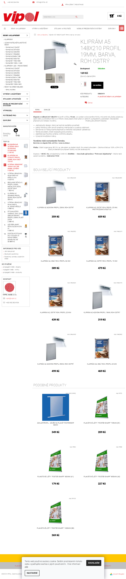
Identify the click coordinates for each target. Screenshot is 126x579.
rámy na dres (10, 90)
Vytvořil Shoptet (118, 574)
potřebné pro (9, 115)
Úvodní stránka (5, 28)
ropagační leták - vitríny (11, 270)
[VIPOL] (21, 17)
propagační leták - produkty (12, 272)
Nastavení (32, 573)
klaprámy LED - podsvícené (16, 66)
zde (26, 567)
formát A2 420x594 (13, 52)
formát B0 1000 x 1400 (14, 63)
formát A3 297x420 (13, 50)
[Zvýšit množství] (85, 83)
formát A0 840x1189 (13, 56)
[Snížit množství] (85, 85)
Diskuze (47, 110)
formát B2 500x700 (13, 59)
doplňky (112, 28)
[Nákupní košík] (16, 130)
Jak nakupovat (9, 251)
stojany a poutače (62, 28)
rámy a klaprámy (18, 28)
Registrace (79, 4)
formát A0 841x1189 (13, 77)
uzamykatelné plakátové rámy (15, 44)
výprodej (7, 110)
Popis (37, 110)
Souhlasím (93, 563)
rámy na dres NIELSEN (14, 87)
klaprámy (9, 39)
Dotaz (90, 103)
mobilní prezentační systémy (89, 28)
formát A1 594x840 (13, 54)
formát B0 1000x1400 (13, 84)
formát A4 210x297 (13, 47)
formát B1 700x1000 (13, 61)
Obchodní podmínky (11, 254)
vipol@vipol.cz (11, 298)
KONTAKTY (107, 566)
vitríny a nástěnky (40, 28)
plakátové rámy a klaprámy (109, 97)
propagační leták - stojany (12, 267)
